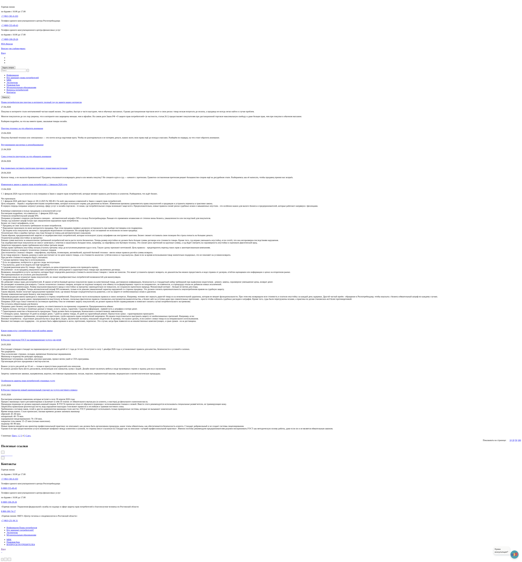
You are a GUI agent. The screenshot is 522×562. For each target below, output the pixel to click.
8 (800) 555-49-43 (9, 488)
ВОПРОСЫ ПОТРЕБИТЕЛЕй (21, 544)
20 (513, 440)
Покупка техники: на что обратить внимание (22, 128)
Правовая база (13, 85)
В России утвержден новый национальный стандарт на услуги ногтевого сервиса (39, 390)
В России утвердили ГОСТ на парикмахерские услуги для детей (31, 340)
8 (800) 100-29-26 (9, 502)
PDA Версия (7, 44)
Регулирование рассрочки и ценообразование (22, 145)
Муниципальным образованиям (21, 87)
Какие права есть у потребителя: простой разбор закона (27, 330)
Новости (5, 97)
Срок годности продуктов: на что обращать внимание (26, 156)
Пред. (14, 435)
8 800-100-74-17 (8, 511)
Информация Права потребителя (22, 527)
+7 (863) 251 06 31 (9, 520)
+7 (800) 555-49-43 (9, 25)
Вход (3, 53)
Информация (13, 75)
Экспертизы (12, 82)
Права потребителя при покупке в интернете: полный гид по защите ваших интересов (41, 102)
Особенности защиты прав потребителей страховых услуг (28, 381)
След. (28, 435)
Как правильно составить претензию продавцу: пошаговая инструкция (34, 168)
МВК (9, 80)
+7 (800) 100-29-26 (9, 39)
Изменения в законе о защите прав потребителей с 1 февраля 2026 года (34, 184)
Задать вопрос (8, 68)
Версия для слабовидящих (13, 48)
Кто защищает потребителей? (20, 530)
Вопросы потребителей (17, 90)
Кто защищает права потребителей (23, 77)
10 (510, 440)
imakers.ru (5, 556)
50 (516, 440)
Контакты (11, 92)
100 (519, 440)
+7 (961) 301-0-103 (9, 16)
